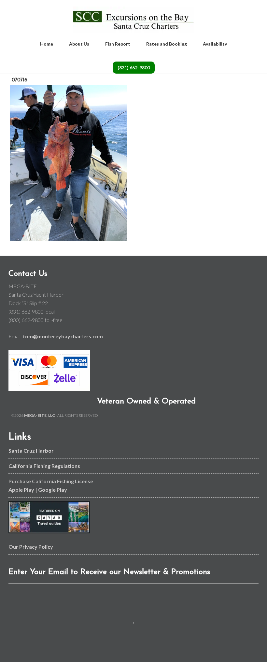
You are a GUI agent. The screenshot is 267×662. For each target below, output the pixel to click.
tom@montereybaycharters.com (63, 336)
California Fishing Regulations (44, 466)
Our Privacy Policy (30, 546)
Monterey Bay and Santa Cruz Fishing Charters (133, 20)
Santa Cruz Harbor (31, 450)
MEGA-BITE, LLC (39, 415)
